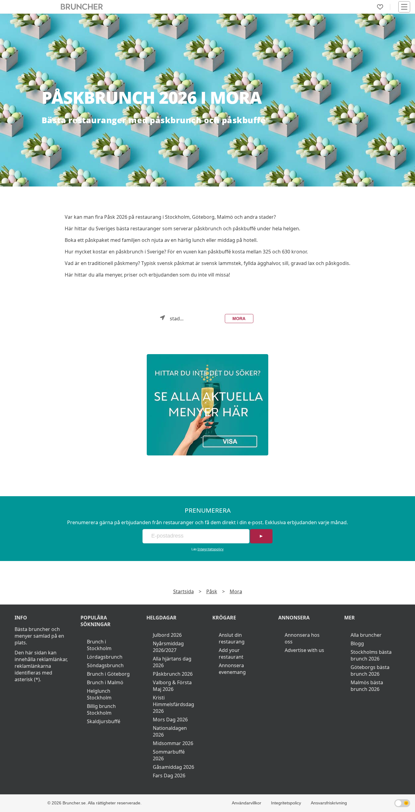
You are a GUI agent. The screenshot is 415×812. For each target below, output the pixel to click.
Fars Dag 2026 (169, 775)
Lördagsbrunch (104, 656)
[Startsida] (82, 7)
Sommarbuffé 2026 (169, 755)
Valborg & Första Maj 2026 (172, 685)
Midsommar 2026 (173, 743)
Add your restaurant (231, 653)
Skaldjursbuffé (103, 721)
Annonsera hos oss (302, 638)
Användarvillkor (246, 802)
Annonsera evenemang (232, 668)
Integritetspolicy (210, 549)
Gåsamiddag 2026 (173, 767)
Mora (238, 318)
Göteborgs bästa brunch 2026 (370, 670)
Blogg (357, 643)
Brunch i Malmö (105, 682)
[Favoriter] (380, 7)
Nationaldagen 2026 (170, 731)
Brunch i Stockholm (99, 645)
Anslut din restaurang (232, 638)
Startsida (183, 591)
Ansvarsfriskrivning (329, 802)
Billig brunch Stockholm (101, 709)
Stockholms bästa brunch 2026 (371, 655)
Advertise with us (304, 650)
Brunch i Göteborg (108, 674)
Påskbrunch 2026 (173, 674)
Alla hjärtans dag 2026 (172, 662)
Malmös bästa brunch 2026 (367, 685)
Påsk (211, 591)
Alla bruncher (366, 635)
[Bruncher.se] (208, 404)
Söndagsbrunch (105, 665)
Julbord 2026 (167, 635)
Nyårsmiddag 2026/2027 (168, 646)
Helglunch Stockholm (99, 694)
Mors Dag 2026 (170, 719)
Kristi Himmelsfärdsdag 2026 (173, 704)
